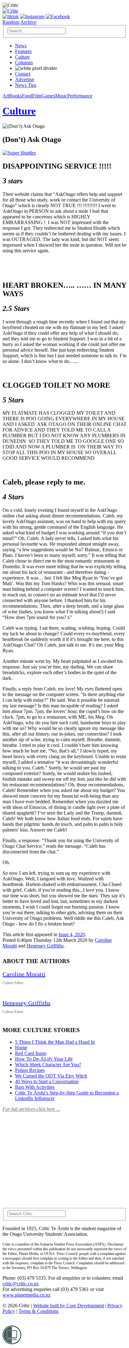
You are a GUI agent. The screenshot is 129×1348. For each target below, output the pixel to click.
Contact (22, 73)
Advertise (24, 79)
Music (61, 95)
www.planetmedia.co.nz (26, 1295)
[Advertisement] (49, 1156)
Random (11, 22)
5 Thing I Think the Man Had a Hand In (55, 1042)
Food (27, 95)
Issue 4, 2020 (72, 934)
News (21, 45)
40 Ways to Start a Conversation (47, 1081)
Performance (79, 95)
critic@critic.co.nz (21, 1283)
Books (15, 95)
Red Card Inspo (30, 1053)
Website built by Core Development (68, 1305)
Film (36, 95)
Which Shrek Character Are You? (48, 1064)
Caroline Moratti (24, 974)
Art (6, 95)
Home (21, 1047)
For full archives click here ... (31, 1109)
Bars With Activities (34, 1087)
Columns (24, 62)
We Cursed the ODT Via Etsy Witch (51, 1075)
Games (48, 95)
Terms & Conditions (38, 1311)
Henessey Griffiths (45, 945)
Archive (28, 22)
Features (23, 51)
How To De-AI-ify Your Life (44, 1059)
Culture (22, 57)
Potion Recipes (30, 1070)
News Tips (25, 85)
